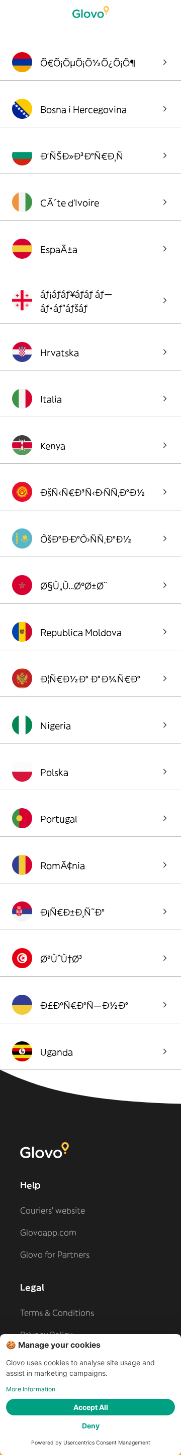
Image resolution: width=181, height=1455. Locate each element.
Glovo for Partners (54, 1254)
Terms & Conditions (57, 1313)
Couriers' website (52, 1210)
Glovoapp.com (48, 1232)
